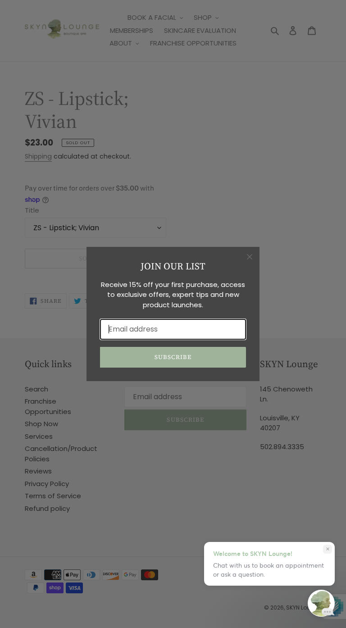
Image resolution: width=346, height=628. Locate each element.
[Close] (250, 257)
